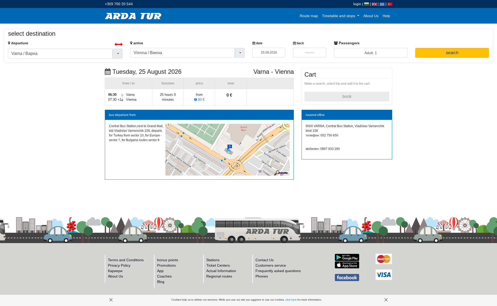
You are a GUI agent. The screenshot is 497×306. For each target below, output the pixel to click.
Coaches (164, 276)
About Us (370, 16)
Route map (309, 16)
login (357, 4)
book (347, 96)
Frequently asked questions (278, 271)
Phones (261, 276)
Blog (160, 282)
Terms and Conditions (126, 260)
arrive (137, 43)
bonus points (167, 260)
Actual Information (221, 271)
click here (291, 299)
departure (19, 43)
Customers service (270, 265)
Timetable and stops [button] (339, 16)
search (452, 52)
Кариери (115, 271)
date (258, 43)
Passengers (349, 43)
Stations (213, 260)
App (160, 271)
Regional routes (219, 276)
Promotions (166, 265)
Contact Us (264, 260)
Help (386, 16)
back (300, 43)
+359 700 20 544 (119, 4)
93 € (200, 99)
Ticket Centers (218, 265)
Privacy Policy (119, 265)
